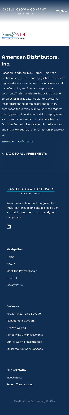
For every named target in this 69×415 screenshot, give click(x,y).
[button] (34, 401)
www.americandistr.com (17, 141)
